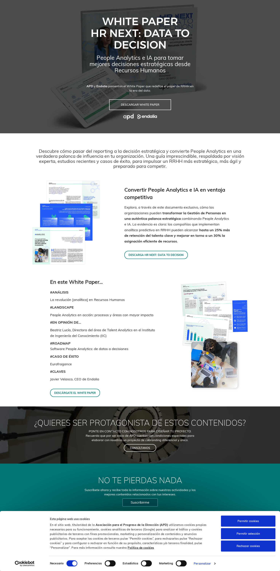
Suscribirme (140, 502)
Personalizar (202, 563)
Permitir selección (248, 533)
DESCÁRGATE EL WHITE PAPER (75, 392)
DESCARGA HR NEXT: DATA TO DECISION (156, 255)
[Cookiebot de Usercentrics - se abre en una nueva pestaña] (24, 563)
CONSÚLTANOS (140, 448)
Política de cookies (141, 547)
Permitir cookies (248, 521)
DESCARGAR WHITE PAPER (140, 104)
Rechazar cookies (248, 546)
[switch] (110, 563)
